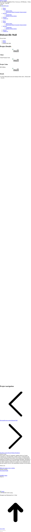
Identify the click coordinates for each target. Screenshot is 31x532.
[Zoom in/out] (4, 530)
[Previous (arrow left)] (0, 531)
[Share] (2, 530)
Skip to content (3, 0)
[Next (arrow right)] (2, 531)
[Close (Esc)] (0, 530)
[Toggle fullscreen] (3, 530)
